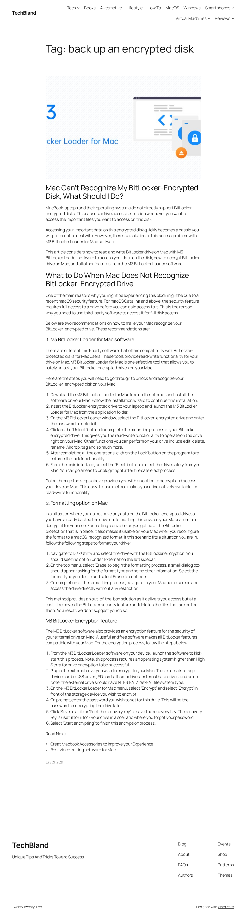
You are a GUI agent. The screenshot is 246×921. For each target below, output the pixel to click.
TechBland (24, 12)
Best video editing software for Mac (83, 749)
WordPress (226, 906)
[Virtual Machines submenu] (209, 18)
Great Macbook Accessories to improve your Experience (102, 744)
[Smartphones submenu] (233, 7)
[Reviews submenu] (233, 18)
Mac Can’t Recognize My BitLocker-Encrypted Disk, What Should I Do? (122, 191)
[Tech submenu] (78, 7)
